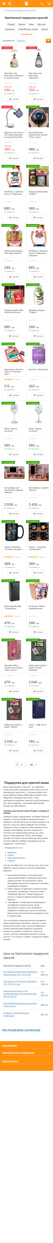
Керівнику (10, 29)
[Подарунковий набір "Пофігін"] (39, 176)
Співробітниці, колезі (28, 29)
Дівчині (22, 24)
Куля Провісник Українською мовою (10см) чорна (38, 134)
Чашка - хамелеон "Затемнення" (37, 548)
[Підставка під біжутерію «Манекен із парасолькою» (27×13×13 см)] (14, 58)
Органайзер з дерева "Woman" (39, 489)
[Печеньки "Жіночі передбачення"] (39, 591)
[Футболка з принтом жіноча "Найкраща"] (14, 176)
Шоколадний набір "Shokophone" (12, 607)
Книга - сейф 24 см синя (37, 726)
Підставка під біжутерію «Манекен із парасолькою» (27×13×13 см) (13, 76)
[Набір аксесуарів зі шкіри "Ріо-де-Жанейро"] (39, 650)
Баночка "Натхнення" (38, 369)
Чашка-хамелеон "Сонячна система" (13, 548)
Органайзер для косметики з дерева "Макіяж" (13, 490)
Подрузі (11, 24)
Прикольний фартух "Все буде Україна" (13, 252)
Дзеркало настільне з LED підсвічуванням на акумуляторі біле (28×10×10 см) (20, 994)
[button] (42, 3)
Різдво (10, 855)
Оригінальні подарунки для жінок (20, 10)
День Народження (16, 858)
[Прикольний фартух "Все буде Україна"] (14, 235)
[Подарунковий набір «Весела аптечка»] (14, 295)
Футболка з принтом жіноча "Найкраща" (13, 192)
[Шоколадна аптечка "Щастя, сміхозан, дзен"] (14, 354)
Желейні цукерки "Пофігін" (37, 311)
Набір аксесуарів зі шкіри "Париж (13, 726)
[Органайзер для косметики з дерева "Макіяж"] (14, 472)
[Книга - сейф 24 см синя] (39, 709)
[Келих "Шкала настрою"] (14, 413)
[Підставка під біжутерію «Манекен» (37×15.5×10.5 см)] (39, 58)
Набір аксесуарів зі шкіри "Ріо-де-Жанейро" (38, 667)
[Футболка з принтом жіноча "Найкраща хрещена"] (39, 235)
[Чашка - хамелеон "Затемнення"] (39, 532)
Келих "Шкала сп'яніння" (35, 429)
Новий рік (11, 852)
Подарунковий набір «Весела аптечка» (13, 311)
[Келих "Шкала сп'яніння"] (39, 413)
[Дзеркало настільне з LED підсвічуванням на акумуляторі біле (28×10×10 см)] (14, 117)
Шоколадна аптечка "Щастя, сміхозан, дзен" (13, 371)
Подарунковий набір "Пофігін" (38, 192)
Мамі (31, 24)
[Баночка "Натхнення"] (39, 354)
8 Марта (11, 860)
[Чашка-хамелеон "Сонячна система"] (14, 532)
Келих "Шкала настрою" (10, 429)
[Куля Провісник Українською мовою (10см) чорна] (39, 117)
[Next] (36, 764)
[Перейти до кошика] (49, 3)
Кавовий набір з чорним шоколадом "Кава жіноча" (13, 667)
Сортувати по (8, 40)
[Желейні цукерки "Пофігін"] (39, 295)
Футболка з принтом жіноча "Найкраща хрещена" (38, 253)
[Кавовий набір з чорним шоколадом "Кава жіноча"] (14, 650)
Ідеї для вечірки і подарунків (21, 1029)
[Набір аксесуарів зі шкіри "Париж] (14, 709)
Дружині (42, 24)
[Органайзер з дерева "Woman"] (39, 472)
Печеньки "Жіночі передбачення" (37, 607)
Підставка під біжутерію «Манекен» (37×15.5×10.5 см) (37, 76)
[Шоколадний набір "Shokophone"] (14, 591)
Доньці (44, 29)
